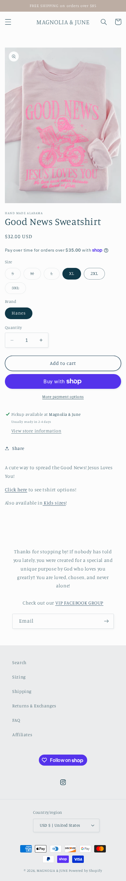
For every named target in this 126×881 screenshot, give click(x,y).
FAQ (16, 720)
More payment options (63, 396)
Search (19, 662)
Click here (16, 490)
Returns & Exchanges (34, 705)
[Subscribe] (106, 621)
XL (71, 273)
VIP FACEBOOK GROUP (79, 603)
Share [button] (18, 448)
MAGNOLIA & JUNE (52, 870)
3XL (19, 289)
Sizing (19, 676)
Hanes (19, 312)
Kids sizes (54, 503)
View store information (36, 430)
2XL (94, 273)
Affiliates (22, 734)
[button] (8, 22)
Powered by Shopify (85, 870)
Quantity (13, 327)
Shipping (21, 691)
